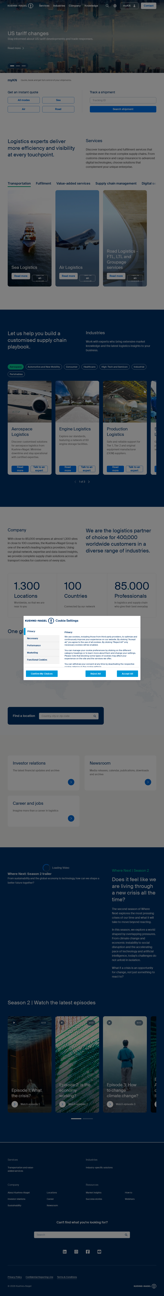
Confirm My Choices (42, 673)
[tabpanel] (101, 657)
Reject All (95, 673)
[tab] (41, 631)
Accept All (127, 673)
